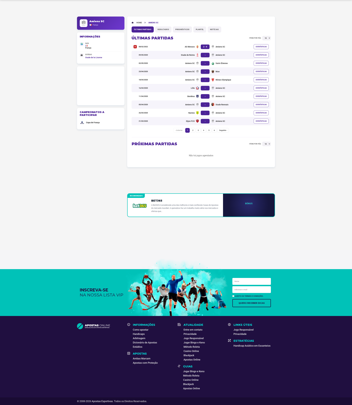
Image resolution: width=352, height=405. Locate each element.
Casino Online (191, 351)
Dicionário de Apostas (145, 342)
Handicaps (139, 334)
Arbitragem (139, 338)
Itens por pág (255, 38)
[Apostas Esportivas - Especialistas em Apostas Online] (100, 326)
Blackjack (189, 355)
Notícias (214, 29)
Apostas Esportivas (102, 401)
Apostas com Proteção (145, 362)
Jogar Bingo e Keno (194, 342)
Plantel (200, 29)
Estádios (137, 346)
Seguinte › (223, 130)
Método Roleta (192, 346)
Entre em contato (193, 329)
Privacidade (190, 334)
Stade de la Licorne (93, 57)
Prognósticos (182, 29)
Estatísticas (261, 47)
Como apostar (140, 329)
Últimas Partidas (142, 29)
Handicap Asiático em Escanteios (251, 345)
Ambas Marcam (141, 358)
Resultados (163, 29)
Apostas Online (192, 359)
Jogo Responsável (194, 338)
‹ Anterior (179, 130)
